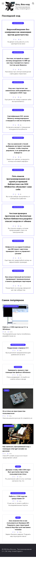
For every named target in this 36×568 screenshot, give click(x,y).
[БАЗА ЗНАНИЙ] (18, 443)
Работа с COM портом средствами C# (18, 497)
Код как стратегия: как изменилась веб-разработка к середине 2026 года (18, 91)
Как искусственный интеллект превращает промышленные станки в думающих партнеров (18, 279)
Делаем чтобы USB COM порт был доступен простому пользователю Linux (18, 472)
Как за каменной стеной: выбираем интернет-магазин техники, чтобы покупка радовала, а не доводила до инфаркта (18, 148)
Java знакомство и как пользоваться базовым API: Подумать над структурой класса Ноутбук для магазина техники (18, 525)
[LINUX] (18, 407)
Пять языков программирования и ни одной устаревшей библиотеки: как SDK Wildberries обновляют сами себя (18, 183)
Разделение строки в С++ (18, 348)
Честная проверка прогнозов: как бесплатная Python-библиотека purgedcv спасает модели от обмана (18, 217)
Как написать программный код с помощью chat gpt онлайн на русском (17, 449)
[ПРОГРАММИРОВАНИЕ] (15, 323)
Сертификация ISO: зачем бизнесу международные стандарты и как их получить (18, 118)
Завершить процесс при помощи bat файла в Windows (18, 371)
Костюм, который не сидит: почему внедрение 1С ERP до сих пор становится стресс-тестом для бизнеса (18, 62)
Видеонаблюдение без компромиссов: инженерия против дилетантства (18, 32)
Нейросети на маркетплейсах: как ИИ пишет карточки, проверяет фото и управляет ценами (18, 250)
